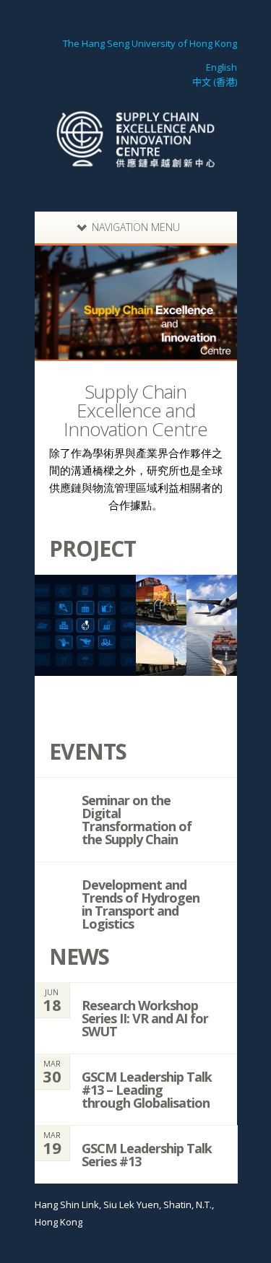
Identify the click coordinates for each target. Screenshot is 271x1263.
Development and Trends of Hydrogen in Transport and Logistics (140, 904)
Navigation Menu (136, 227)
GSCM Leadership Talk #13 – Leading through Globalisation (147, 1089)
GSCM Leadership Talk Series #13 (147, 1155)
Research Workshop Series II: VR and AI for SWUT (145, 1018)
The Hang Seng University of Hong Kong (150, 43)
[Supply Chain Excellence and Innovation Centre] (136, 180)
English (221, 67)
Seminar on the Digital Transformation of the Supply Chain (137, 819)
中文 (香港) (214, 81)
